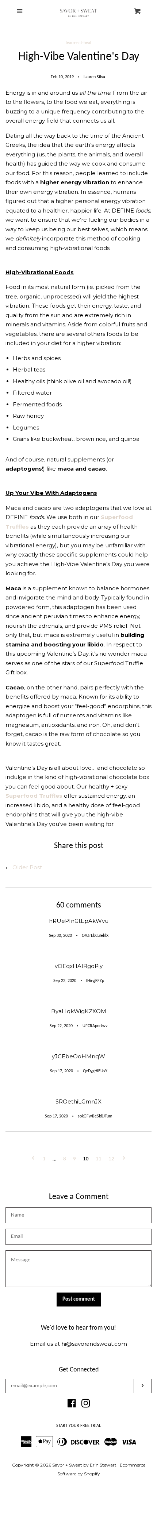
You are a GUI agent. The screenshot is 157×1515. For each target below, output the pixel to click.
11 (99, 1159)
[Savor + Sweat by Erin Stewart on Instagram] (85, 1404)
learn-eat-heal (78, 43)
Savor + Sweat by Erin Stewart (84, 1465)
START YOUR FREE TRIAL (78, 1426)
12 (111, 1159)
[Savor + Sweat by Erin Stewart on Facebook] (71, 1404)
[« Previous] (33, 1159)
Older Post (27, 867)
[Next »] (124, 1159)
